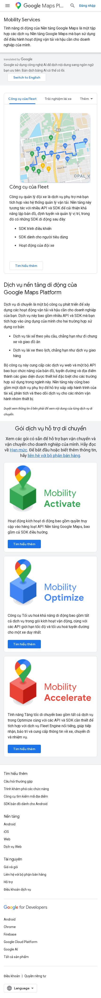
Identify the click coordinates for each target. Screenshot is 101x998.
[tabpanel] (50, 191)
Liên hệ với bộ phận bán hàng (25, 874)
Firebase (10, 934)
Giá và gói (11, 867)
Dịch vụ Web (13, 847)
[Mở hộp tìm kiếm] (72, 5)
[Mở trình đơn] (7, 5)
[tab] (22, 98)
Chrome (10, 927)
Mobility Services (22, 20)
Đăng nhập (87, 5)
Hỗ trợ (8, 882)
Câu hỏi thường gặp (18, 781)
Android (10, 824)
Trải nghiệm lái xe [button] (58, 99)
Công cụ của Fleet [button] (22, 99)
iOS (6, 832)
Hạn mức (18, 449)
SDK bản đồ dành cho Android (25, 804)
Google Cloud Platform (20, 942)
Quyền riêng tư (35, 976)
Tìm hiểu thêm (26, 266)
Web (7, 839)
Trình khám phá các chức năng (26, 789)
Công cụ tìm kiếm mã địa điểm (26, 796)
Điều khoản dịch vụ (17, 889)
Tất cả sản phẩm (16, 957)
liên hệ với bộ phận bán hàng (54, 455)
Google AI (11, 949)
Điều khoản (12, 976)
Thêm (84, 99)
